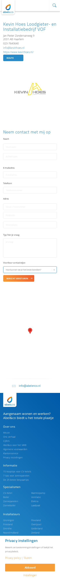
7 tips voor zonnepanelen (16, 475)
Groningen (8, 520)
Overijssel (36, 524)
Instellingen (30, 575)
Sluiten (28, 558)
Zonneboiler (9, 505)
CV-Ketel (7, 492)
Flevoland (36, 520)
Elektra (34, 501)
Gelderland (36, 528)
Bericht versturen (17, 278)
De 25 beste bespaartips (16, 479)
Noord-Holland (10, 532)
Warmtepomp (38, 492)
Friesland (7, 524)
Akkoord (30, 567)
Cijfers (6, 440)
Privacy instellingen (13, 457)
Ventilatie (36, 497)
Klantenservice (10, 453)
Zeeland (35, 532)
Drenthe (7, 528)
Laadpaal (35, 505)
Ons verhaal (9, 436)
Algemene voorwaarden (15, 449)
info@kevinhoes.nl (13, 48)
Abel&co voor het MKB (15, 445)
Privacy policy (13, 558)
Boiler (6, 497)
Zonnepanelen (10, 501)
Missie (6, 432)
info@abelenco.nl (30, 386)
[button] (30, 331)
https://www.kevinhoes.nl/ (18, 52)
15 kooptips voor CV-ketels (17, 471)
